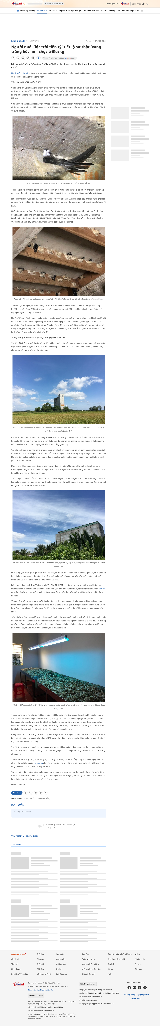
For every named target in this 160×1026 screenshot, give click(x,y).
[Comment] (38, 58)
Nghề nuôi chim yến (20, 73)
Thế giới (78, 11)
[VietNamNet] (18, 11)
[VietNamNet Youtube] (134, 988)
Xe (138, 11)
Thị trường (33, 41)
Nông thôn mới (88, 974)
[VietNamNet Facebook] (129, 988)
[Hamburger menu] (141, 10)
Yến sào (29, 798)
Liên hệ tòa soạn (36, 995)
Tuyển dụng (136, 998)
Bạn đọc (85, 954)
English (111, 964)
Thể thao (87, 11)
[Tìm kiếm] (147, 3)
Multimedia (140, 959)
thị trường (38, 763)
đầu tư (102, 589)
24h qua (138, 969)
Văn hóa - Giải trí (99, 11)
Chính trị (24, 11)
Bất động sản (61, 974)
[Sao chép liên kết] (28, 58)
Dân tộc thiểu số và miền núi (120, 954)
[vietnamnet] (18, 5)
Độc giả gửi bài (143, 994)
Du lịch (59, 969)
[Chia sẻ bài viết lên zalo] (18, 58)
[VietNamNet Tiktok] (139, 988)
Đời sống (112, 11)
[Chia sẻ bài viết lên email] (23, 58)
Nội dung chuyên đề (116, 959)
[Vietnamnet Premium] (18, 955)
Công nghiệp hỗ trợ (90, 964)
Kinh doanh (42, 11)
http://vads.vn (91, 1000)
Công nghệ (131, 11)
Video (137, 954)
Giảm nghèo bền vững (91, 969)
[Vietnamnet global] (125, 4)
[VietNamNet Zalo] (145, 988)
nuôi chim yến (43, 798)
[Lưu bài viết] (33, 58)
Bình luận (16, 793)
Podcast (138, 964)
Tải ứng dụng (129, 994)
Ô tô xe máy (61, 964)
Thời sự (32, 11)
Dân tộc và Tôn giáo (56, 11)
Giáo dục (70, 11)
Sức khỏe (121, 11)
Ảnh (110, 974)
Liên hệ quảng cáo (87, 984)
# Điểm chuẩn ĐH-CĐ (54, 4)
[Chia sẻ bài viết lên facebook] (13, 58)
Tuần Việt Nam (112, 4)
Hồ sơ (110, 969)
